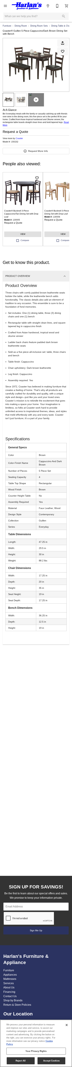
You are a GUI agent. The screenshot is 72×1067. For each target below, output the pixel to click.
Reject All (21, 1060)
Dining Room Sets (39, 26)
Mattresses (9, 978)
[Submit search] (63, 16)
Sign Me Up (36, 930)
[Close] (66, 1025)
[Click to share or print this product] (62, 43)
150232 (14, 142)
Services (8, 983)
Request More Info (38, 151)
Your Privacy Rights (35, 1051)
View (22, 234)
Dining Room (21, 26)
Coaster (19, 138)
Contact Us (10, 996)
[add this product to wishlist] (62, 51)
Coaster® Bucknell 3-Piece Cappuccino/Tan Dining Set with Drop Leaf (21, 214)
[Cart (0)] (67, 6)
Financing (9, 991)
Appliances (10, 974)
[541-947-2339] (57, 6)
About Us (8, 987)
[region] (36, 1043)
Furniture (7, 26)
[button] (5, 6)
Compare (25, 240)
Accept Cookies (51, 1060)
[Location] (48, 6)
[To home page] (26, 6)
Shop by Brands (12, 1000)
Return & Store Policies (17, 1004)
